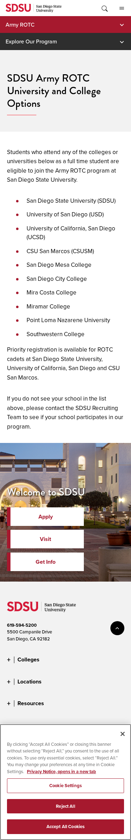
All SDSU (121, 8)
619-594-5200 (22, 625)
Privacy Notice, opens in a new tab (61, 771)
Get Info (46, 562)
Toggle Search (104, 8)
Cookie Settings (65, 785)
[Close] (122, 734)
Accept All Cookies (65, 826)
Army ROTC (20, 24)
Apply (45, 517)
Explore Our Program (31, 41)
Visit (45, 539)
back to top (117, 628)
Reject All (65, 806)
